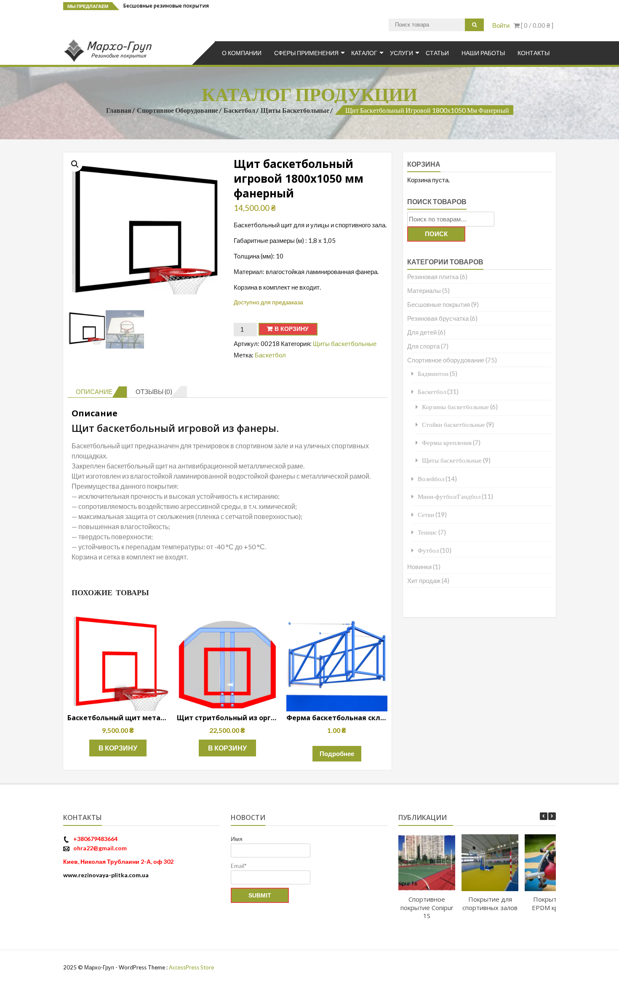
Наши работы (483, 52)
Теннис (427, 532)
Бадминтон (433, 373)
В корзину (292, 328)
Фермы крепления (447, 442)
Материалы (424, 290)
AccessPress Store (191, 967)
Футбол (428, 550)
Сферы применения (306, 52)
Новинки (419, 566)
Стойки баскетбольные (453, 424)
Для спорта (423, 346)
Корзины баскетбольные (455, 407)
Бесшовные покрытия (438, 304)
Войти (501, 25)
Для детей (422, 332)
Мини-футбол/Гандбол (449, 496)
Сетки (426, 514)
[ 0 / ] (536, 25)
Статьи (437, 52)
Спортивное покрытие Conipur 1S (426, 907)
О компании (241, 52)
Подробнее (337, 753)
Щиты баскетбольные (295, 110)
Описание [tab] (94, 391)
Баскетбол (239, 110)
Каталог (364, 52)
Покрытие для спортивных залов (490, 903)
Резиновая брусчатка (438, 318)
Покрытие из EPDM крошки (553, 903)
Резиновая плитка (433, 276)
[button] (75, 164)
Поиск (436, 233)
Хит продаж (423, 580)
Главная (118, 110)
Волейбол (431, 479)
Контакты (534, 52)
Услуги (401, 52)
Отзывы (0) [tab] (154, 391)
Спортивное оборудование (177, 110)
